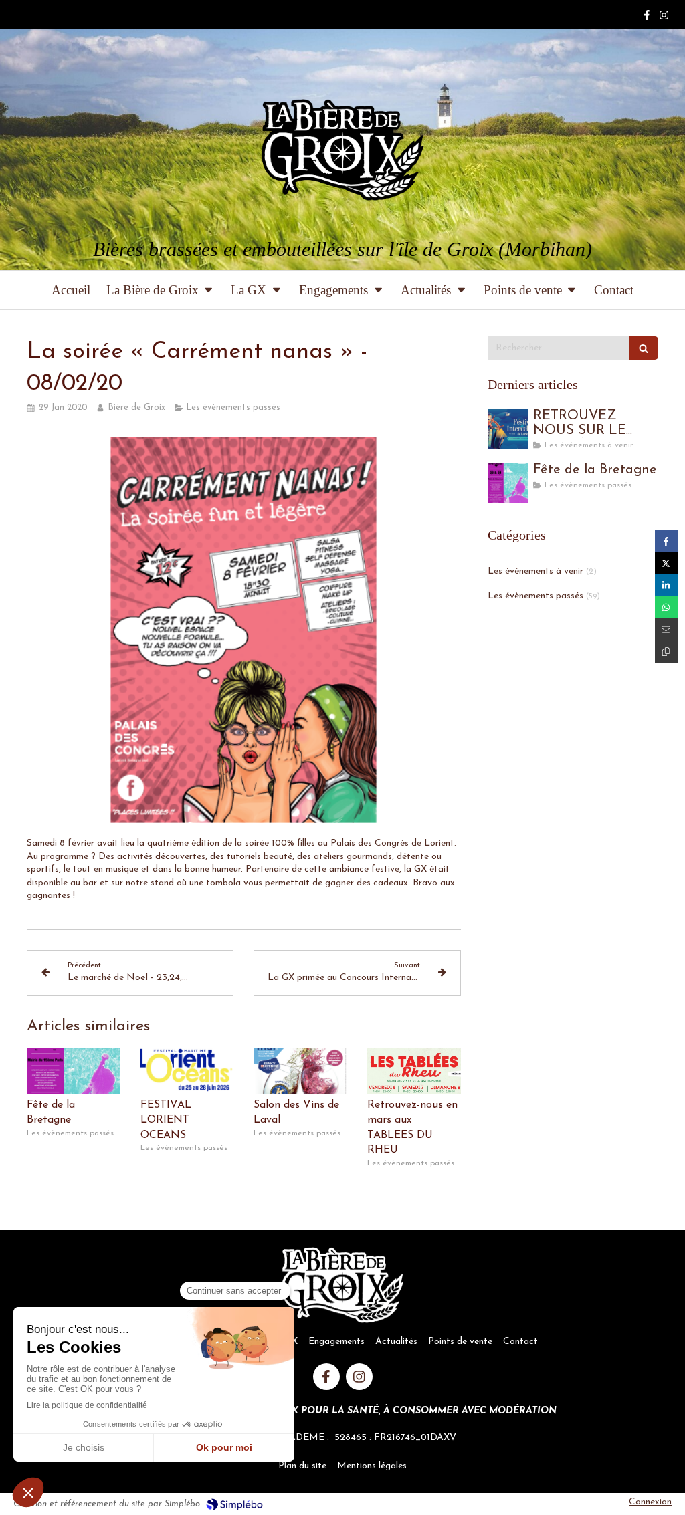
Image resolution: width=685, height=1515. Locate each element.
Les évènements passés (535, 596)
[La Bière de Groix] (342, 149)
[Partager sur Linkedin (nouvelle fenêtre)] (666, 585)
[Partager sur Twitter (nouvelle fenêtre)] (666, 563)
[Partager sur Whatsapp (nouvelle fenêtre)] (666, 607)
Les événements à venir (535, 571)
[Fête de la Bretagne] (73, 1071)
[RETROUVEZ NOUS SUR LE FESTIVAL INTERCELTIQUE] (508, 429)
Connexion (650, 1502)
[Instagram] (664, 17)
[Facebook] (647, 17)
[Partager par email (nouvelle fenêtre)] (666, 629)
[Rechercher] (643, 348)
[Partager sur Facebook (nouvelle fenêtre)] (666, 541)
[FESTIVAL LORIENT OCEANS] (187, 1071)
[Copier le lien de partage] (666, 651)
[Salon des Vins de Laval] (300, 1071)
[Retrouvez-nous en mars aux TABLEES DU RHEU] (414, 1071)
